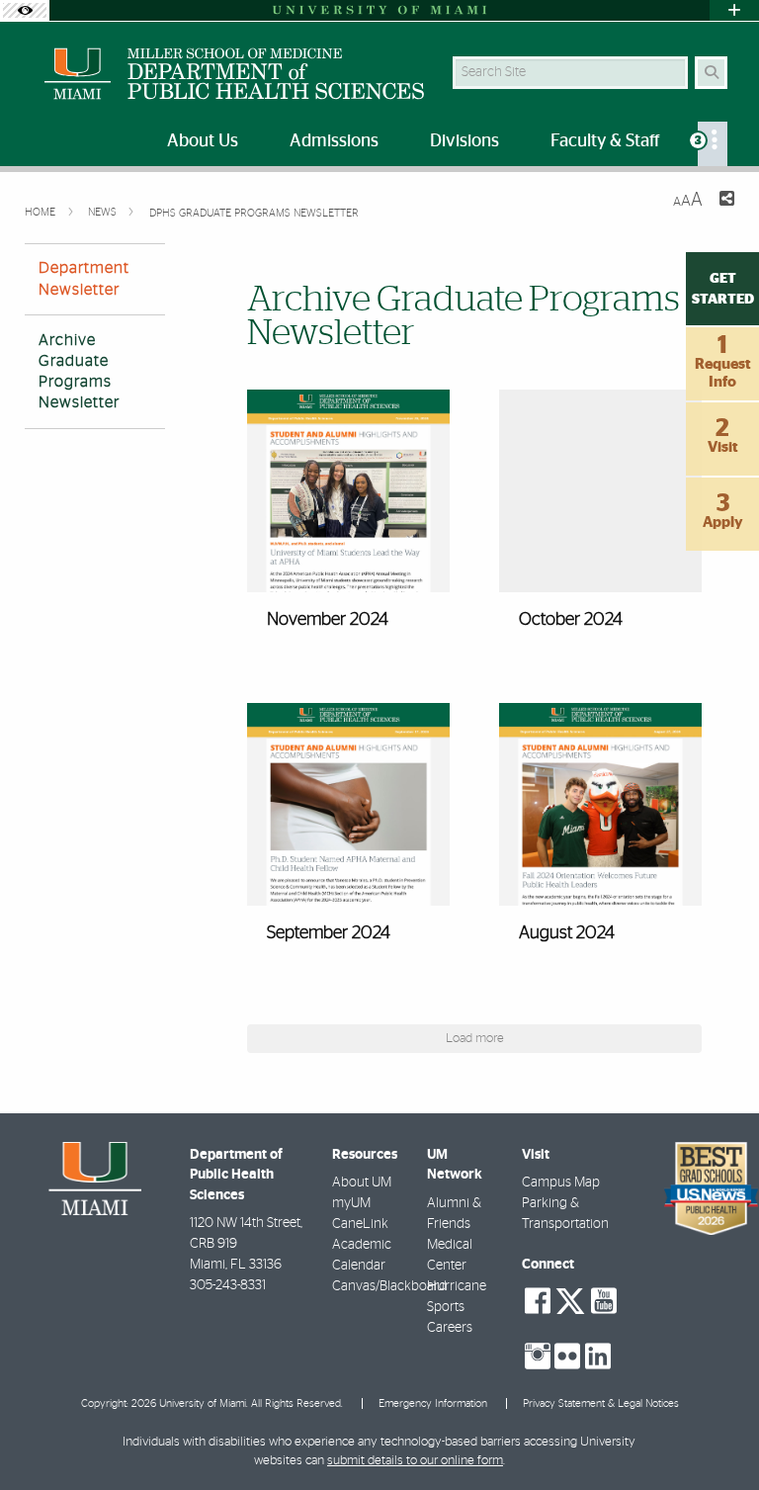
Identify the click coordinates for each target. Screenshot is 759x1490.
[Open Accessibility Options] (24, 10)
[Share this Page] (726, 201)
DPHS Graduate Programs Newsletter (254, 213)
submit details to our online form (415, 1460)
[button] (348, 522)
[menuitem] (712, 144)
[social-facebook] (537, 1301)
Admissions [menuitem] (334, 141)
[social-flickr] (567, 1356)
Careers (449, 1328)
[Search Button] (711, 72)
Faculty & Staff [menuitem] (605, 141)
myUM (351, 1203)
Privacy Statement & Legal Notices (601, 1403)
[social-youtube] (604, 1301)
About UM (361, 1182)
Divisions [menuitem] (464, 141)
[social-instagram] (537, 1356)
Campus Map (561, 1182)
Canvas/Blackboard (389, 1286)
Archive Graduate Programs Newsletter (79, 371)
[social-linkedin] (598, 1356)
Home (41, 212)
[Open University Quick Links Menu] (734, 10)
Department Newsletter (84, 278)
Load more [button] (475, 1038)
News (104, 212)
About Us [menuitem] (202, 141)
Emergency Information (433, 1403)
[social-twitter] (570, 1299)
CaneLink (360, 1224)
